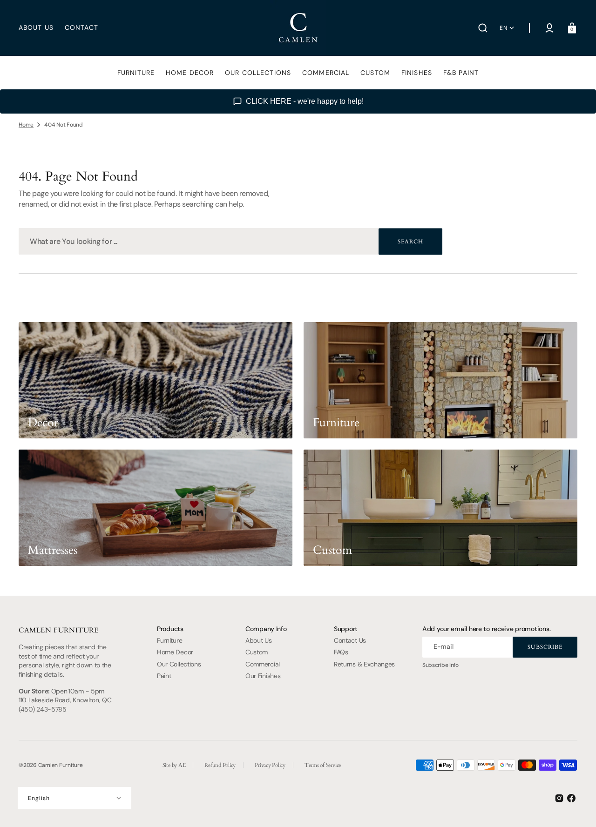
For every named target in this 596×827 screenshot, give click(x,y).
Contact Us (350, 640)
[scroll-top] (576, 807)
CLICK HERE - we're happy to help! (305, 101)
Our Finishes (262, 676)
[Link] (155, 380)
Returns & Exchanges (364, 664)
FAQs (341, 652)
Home (26, 124)
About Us (258, 640)
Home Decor (175, 652)
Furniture (169, 640)
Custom (256, 652)
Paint (164, 676)
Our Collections (179, 664)
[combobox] (230, 241)
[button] (483, 28)
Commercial (262, 664)
